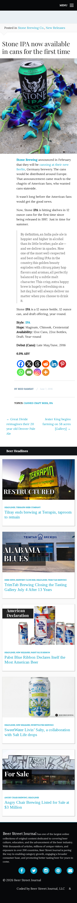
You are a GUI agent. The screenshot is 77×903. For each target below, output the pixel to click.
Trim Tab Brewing (57, 580)
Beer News (9, 580)
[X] (29, 364)
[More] (45, 372)
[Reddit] (45, 364)
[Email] (29, 372)
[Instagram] (37, 372)
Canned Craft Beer (36, 403)
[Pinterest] (62, 364)
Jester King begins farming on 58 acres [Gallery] (57, 424)
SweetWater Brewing (42, 725)
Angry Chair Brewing (15, 797)
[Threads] (37, 364)
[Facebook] (20, 364)
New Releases (55, 28)
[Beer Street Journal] (38, 5)
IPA (51, 403)
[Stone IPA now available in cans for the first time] (38, 107)
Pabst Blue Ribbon (40, 652)
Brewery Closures (26, 580)
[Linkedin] (54, 364)
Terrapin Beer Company (28, 507)
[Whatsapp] (20, 372)
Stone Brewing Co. (31, 28)
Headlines (9, 507)
